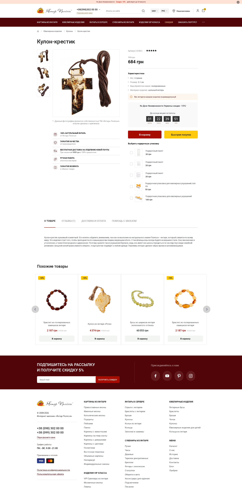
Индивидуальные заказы (96, 464)
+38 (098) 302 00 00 (50, 428)
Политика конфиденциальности (53, 470)
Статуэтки (130, 470)
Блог (171, 466)
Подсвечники (131, 482)
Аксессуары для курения (137, 478)
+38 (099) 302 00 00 (50, 432)
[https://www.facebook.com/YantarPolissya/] (155, 376)
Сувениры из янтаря (123, 22)
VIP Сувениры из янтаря (96, 478)
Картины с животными (95, 431)
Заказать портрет (187, 22)
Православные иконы (95, 407)
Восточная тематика (94, 451)
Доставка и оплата (94, 220)
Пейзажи (88, 423)
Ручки (128, 446)
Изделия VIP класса (149, 22)
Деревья (129, 454)
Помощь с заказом (124, 220)
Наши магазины (183, 11)
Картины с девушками (95, 439)
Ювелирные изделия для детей (185, 427)
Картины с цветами (93, 443)
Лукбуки (173, 470)
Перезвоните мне (84, 13)
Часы (127, 450)
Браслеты (174, 411)
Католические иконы (94, 415)
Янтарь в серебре (98, 22)
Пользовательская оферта (50, 474)
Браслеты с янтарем (135, 411)
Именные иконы (92, 411)
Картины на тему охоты (95, 435)
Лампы (87, 486)
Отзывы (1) (68, 220)
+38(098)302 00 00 (87, 9)
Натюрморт (89, 459)
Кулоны (69, 31)
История (173, 454)
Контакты (174, 462)
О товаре (49, 220)
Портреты (89, 419)
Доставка (174, 458)
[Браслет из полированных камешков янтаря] (56, 299)
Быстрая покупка (181, 134)
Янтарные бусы (177, 407)
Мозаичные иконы (93, 482)
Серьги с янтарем (133, 407)
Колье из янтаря (133, 423)
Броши (128, 415)
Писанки (129, 486)
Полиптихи (89, 447)
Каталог (173, 446)
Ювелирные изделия (73, 22)
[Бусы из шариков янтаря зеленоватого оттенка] (142, 299)
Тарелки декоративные (136, 458)
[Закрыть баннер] (238, 2)
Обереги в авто (132, 474)
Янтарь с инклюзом (135, 466)
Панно (87, 427)
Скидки (169, 22)
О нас (172, 450)
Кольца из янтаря (178, 431)
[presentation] (35, 309)
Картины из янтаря (47, 22)
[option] (43, 56)
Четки (172, 419)
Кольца (128, 427)
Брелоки (129, 462)
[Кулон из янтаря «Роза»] (99, 299)
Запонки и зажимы (134, 431)
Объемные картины (93, 455)
